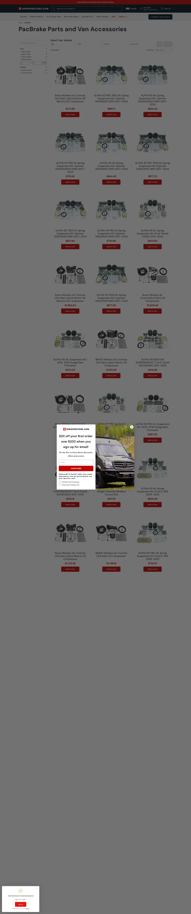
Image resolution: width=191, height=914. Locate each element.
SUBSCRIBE (76, 468)
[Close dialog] (132, 427)
